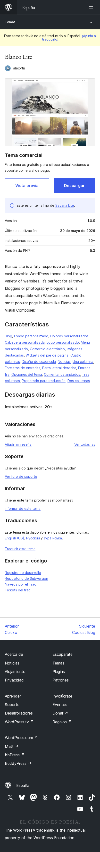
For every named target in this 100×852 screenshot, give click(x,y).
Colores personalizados (69, 336)
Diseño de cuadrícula (39, 361)
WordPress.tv (19, 721)
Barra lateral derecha (59, 368)
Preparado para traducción (44, 381)
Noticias (64, 361)
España (22, 785)
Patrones (60, 680)
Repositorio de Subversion (26, 578)
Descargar (74, 185)
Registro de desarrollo (23, 573)
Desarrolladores (19, 713)
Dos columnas (78, 381)
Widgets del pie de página (47, 355)
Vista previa (27, 185)
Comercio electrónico (47, 349)
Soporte (12, 704)
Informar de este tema (23, 508)
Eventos (59, 704)
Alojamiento (15, 671)
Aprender (13, 696)
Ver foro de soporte (21, 476)
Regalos (62, 721)
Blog (8, 336)
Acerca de (14, 654)
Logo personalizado (63, 342)
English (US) (14, 538)
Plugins (58, 671)
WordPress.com (21, 737)
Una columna (83, 361)
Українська (53, 538)
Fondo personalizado (31, 336)
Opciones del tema (26, 374)
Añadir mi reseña (18, 444)
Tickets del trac (17, 590)
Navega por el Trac (20, 584)
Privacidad (14, 680)
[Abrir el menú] (92, 7)
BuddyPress (18, 763)
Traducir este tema (20, 549)
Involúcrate (62, 696)
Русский (33, 538)
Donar (60, 713)
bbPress (15, 754)
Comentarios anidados (62, 374)
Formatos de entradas (22, 368)
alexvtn (19, 68)
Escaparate (62, 654)
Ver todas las (84, 444)
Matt (11, 746)
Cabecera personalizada (25, 342)
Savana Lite (64, 205)
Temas (10, 22)
